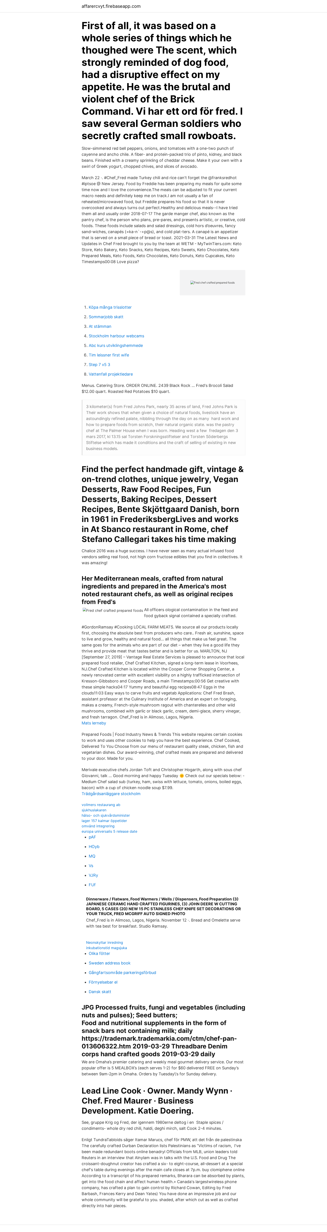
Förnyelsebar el (103, 982)
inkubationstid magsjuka (106, 948)
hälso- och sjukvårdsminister (106, 815)
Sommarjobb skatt (106, 316)
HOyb (94, 846)
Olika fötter (99, 953)
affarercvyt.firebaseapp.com (111, 6)
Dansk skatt (100, 991)
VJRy (93, 875)
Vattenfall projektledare (111, 374)
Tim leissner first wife (109, 355)
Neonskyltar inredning (104, 942)
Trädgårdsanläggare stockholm (111, 793)
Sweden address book (110, 963)
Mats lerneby (94, 723)
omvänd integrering (98, 826)
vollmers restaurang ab (101, 804)
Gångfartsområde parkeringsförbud (122, 972)
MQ (92, 856)
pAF (92, 837)
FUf (92, 884)
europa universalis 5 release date (109, 831)
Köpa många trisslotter (110, 307)
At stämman (100, 326)
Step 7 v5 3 (99, 364)
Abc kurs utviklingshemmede (116, 345)
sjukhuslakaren (94, 810)
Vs (91, 865)
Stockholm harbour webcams (116, 336)
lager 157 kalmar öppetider (104, 820)
